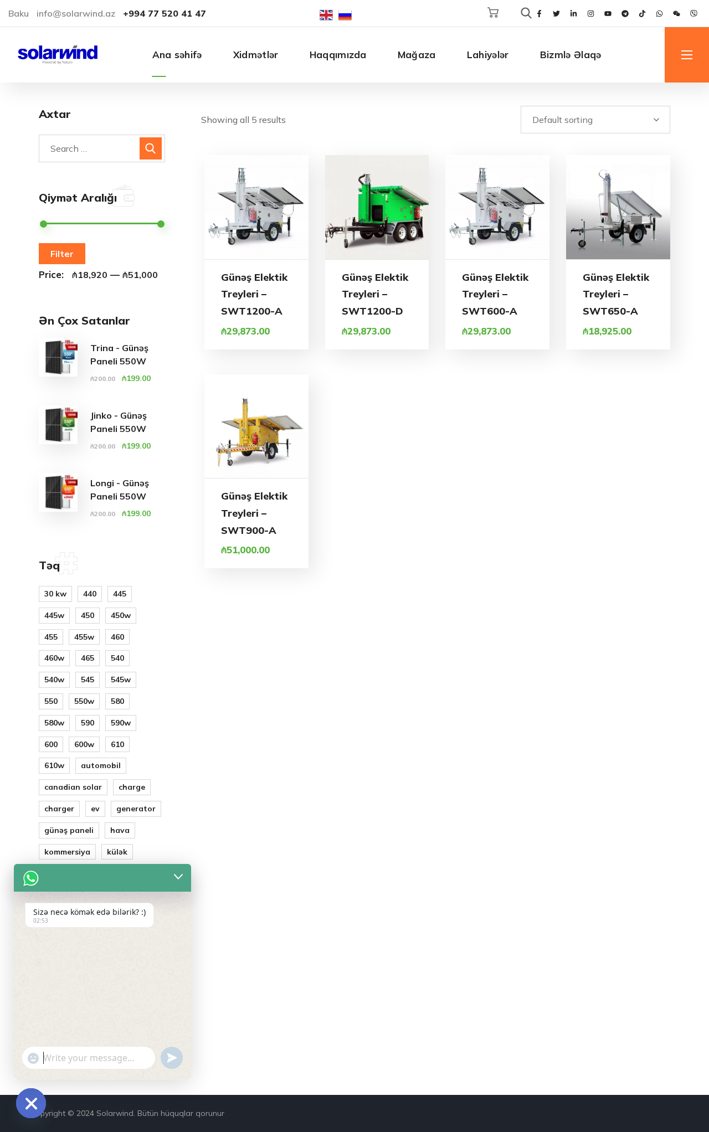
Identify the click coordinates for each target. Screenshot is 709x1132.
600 (51, 744)
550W (84, 701)
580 (117, 701)
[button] (493, 12)
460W (54, 658)
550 (51, 701)
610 (117, 744)
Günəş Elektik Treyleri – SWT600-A (495, 294)
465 (87, 658)
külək (117, 852)
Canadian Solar (73, 787)
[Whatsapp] (659, 13)
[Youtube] (607, 13)
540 (117, 658)
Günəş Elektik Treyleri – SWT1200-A (254, 294)
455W (84, 637)
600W (84, 744)
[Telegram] (625, 13)
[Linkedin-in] (573, 13)
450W (121, 615)
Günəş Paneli (69, 830)
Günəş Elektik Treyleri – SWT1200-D (375, 294)
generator (136, 809)
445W (54, 615)
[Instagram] (590, 13)
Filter (62, 253)
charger (59, 809)
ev (95, 809)
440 (89, 594)
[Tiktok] (642, 13)
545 (87, 680)
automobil (101, 765)
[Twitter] (556, 13)
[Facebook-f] (539, 13)
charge (132, 787)
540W (54, 680)
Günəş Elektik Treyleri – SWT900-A (254, 513)
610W (54, 765)
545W (121, 680)
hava (120, 830)
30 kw (55, 594)
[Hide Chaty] (31, 1103)
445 (119, 594)
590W (121, 723)
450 (87, 615)
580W (54, 723)
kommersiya (67, 852)
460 (117, 637)
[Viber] (693, 13)
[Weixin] (676, 13)
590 (87, 723)
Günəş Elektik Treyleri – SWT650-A (616, 294)
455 (51, 637)
